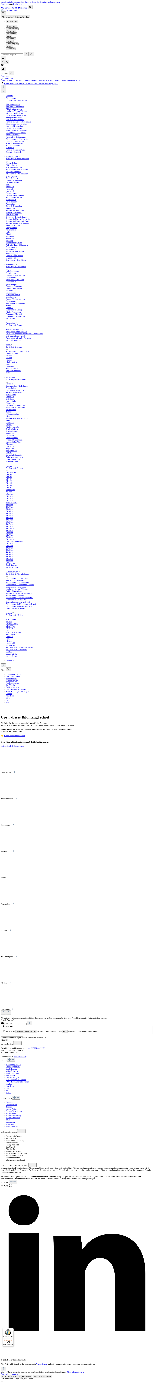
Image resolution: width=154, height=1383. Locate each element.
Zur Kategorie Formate (14, 468)
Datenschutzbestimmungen (25, 1031)
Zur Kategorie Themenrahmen (17, 159)
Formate (10, 41)
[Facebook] (2, 1186)
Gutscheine (11, 49)
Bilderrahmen (11, 26)
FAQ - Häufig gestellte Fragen (17, 691)
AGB (65, 1031)
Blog (8, 698)
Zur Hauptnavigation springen (48, 2)
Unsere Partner (11, 1109)
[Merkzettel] (2, 66)
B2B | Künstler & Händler (16, 689)
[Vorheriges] (3, 91)
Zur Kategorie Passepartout (16, 325)
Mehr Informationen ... (75, 1372)
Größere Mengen (12, 687)
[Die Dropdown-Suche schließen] (31, 54)
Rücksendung (11, 1113)
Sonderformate (11, 679)
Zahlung (9, 1107)
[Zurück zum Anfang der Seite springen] (3, 1369)
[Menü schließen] (11, 73)
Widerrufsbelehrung (13, 1115)
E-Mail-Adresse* (7, 1020)
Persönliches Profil (16, 80)
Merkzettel (45, 80)
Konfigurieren (26, 1376)
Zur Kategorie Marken (14, 615)
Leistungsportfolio (13, 676)
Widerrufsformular (13, 1118)
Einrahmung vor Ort (13, 674)
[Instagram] (10, 1186)
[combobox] (12, 54)
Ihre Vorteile (10, 685)
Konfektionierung (12, 683)
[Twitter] (4, 1186)
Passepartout (11, 34)
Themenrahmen (12, 29)
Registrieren (17, 4)
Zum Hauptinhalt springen (11, 2)
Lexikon (9, 694)
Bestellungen (36, 80)
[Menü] (3, 13)
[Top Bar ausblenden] (30, 7)
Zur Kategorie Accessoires (16, 379)
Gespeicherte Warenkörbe (70, 80)
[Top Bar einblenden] (3, 87)
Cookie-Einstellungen (14, 1111)
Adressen (27, 80)
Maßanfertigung (12, 44)
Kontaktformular (20, 1057)
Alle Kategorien (12, 21)
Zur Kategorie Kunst (14, 347)
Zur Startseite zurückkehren (14, 736)
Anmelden (5, 4)
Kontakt (24, 8)
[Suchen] (26, 54)
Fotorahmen (11, 31)
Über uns (9, 1103)
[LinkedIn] (77, 1338)
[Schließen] (2, 1381)
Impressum (10, 1124)
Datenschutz (10, 1122)
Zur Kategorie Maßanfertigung (17, 574)
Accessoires (11, 39)
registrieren (9, 78)
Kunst (9, 36)
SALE (8, 702)
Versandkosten (11, 1105)
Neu (7, 700)
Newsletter (10, 696)
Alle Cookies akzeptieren (42, 1376)
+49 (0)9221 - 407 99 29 (10, 8)
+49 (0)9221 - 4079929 (36, 1048)
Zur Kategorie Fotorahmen (16, 267)
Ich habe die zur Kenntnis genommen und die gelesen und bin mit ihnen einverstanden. (53, 1031)
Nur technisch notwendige (11, 1376)
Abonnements (55, 80)
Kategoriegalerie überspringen (12, 746)
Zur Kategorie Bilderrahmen (16, 100)
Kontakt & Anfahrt (13, 1126)
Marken (9, 46)
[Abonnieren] (29, 1023)
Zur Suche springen (29, 2)
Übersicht (5, 80)
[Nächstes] (3, 665)
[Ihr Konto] (3, 69)
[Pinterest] (7, 1186)
